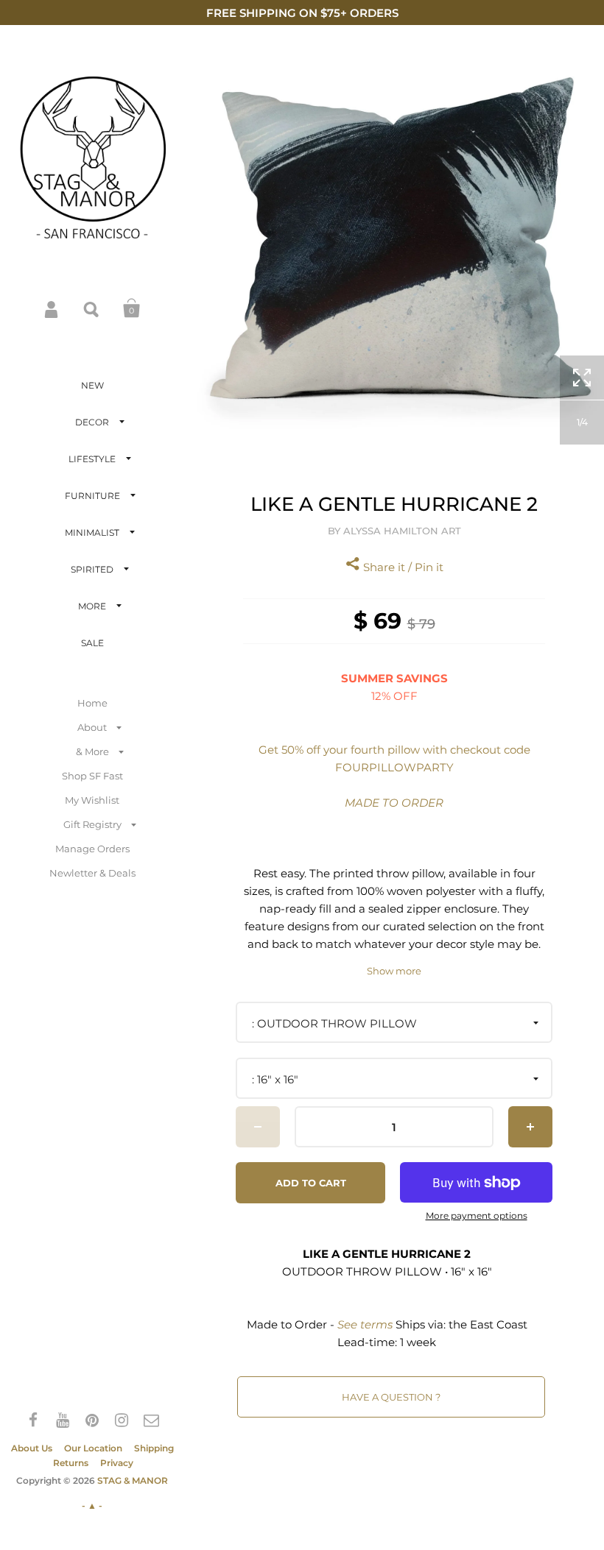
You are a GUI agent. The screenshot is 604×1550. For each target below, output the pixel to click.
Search (92, 308)
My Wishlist (92, 800)
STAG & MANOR (132, 1480)
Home (92, 703)
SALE (92, 642)
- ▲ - (92, 1505)
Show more (394, 971)
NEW (92, 385)
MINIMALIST (92, 532)
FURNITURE (92, 495)
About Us (31, 1448)
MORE (92, 606)
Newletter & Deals (92, 873)
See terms (365, 1324)
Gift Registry (92, 824)
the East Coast (488, 1324)
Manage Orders (92, 848)
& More (92, 751)
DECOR (92, 422)
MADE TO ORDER (394, 803)
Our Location (93, 1448)
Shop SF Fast (92, 776)
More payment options (476, 1215)
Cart (132, 308)
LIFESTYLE (92, 458)
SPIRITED (92, 569)
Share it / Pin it (401, 567)
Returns (70, 1462)
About (92, 727)
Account (52, 308)
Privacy (116, 1462)
